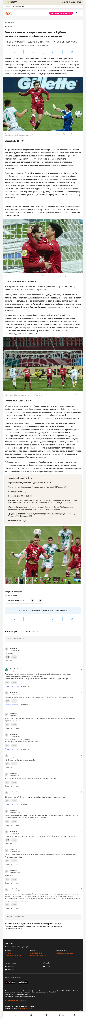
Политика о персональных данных (15, 1000)
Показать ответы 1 (12, 705)
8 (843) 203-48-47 (36, 953)
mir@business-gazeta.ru (38, 955)
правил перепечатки (26, 1008)
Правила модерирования (13, 928)
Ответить (8, 661)
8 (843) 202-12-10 (11, 953)
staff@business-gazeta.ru (64, 953)
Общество (9, 26)
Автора (34, 631)
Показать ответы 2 (12, 686)
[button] (79, 527)
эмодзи (14, 657)
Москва (19, 6)
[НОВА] (60, 13)
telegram (10, 966)
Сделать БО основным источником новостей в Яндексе (43, 610)
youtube (10, 970)
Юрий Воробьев (15, 669)
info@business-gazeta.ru (13, 955)
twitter (48, 963)
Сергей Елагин (12, 595)
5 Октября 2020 (10, 22)
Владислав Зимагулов (13, 592)
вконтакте (11, 963)
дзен (48, 966)
